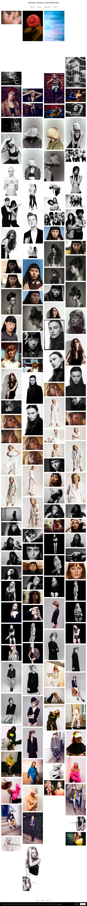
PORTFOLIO (32, 7)
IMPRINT (37, 900)
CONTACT (55, 7)
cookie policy (59, 904)
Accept (82, 904)
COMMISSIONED (47, 7)
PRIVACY (42, 900)
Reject (76, 904)
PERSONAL (39, 7)
